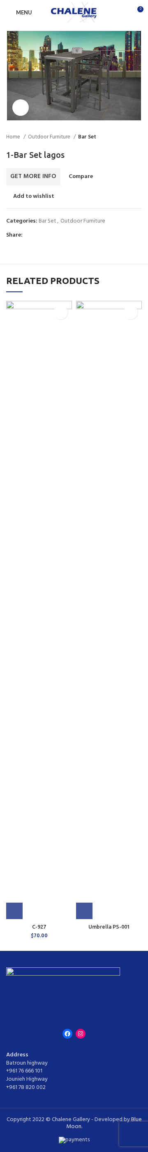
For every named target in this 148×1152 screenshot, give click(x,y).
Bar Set (87, 137)
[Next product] (138, 137)
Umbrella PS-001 (109, 926)
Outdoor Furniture (50, 137)
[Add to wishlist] (60, 312)
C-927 (39, 926)
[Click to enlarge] (20, 107)
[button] (14, 911)
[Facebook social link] (29, 235)
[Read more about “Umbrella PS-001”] (84, 911)
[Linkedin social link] (57, 235)
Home (13, 137)
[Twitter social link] (39, 235)
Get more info (33, 176)
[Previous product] (121, 137)
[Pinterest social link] (48, 235)
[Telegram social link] (67, 235)
